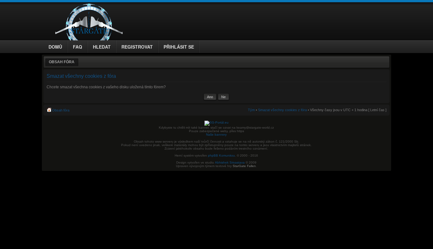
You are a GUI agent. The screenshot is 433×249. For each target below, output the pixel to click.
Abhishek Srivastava (230, 162)
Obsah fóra (61, 62)
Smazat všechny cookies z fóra (282, 110)
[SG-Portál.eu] (216, 122)
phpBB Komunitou (221, 155)
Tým (251, 110)
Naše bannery (216, 134)
